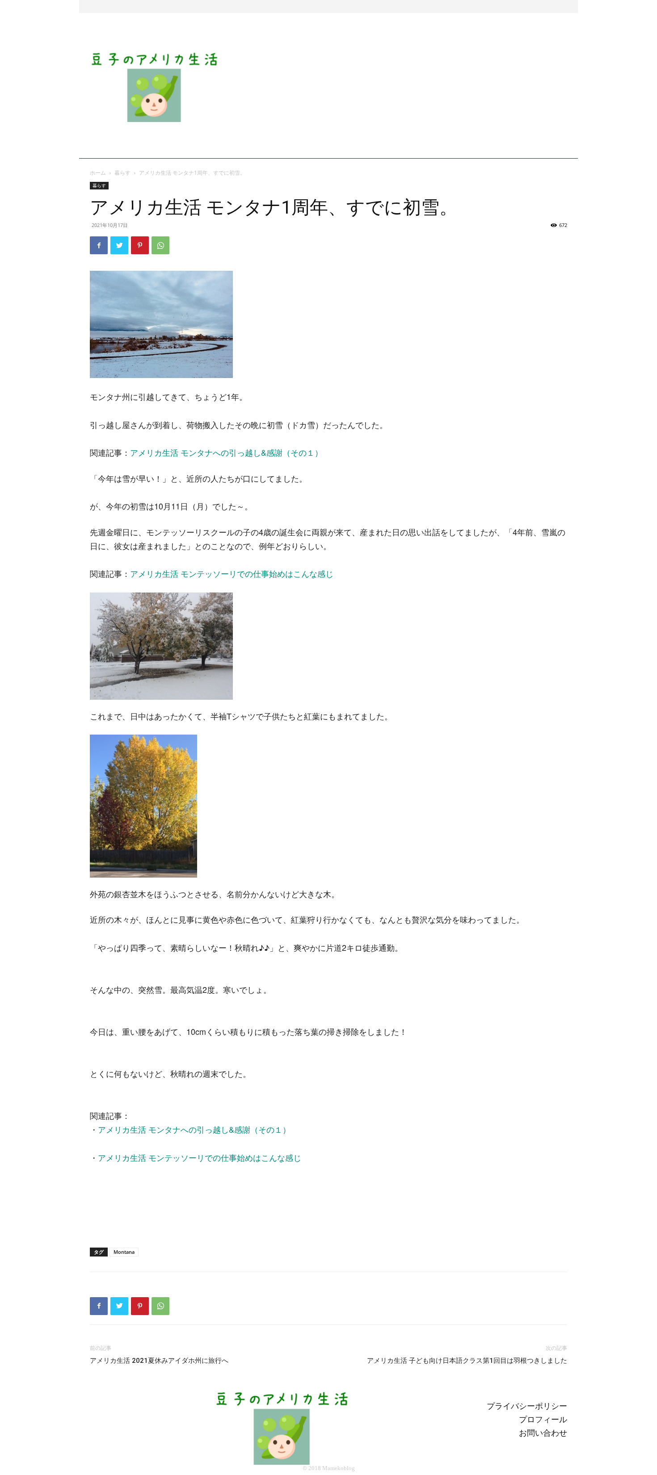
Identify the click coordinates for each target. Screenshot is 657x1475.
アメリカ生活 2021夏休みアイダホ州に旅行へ (159, 1361)
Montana (124, 1251)
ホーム (98, 172)
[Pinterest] (140, 245)
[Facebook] (99, 245)
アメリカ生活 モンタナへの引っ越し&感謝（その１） (226, 452)
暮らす (122, 172)
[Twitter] (119, 245)
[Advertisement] (403, 86)
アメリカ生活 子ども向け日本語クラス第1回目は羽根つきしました (467, 1361)
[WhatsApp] (160, 245)
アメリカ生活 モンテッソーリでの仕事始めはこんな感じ (231, 573)
